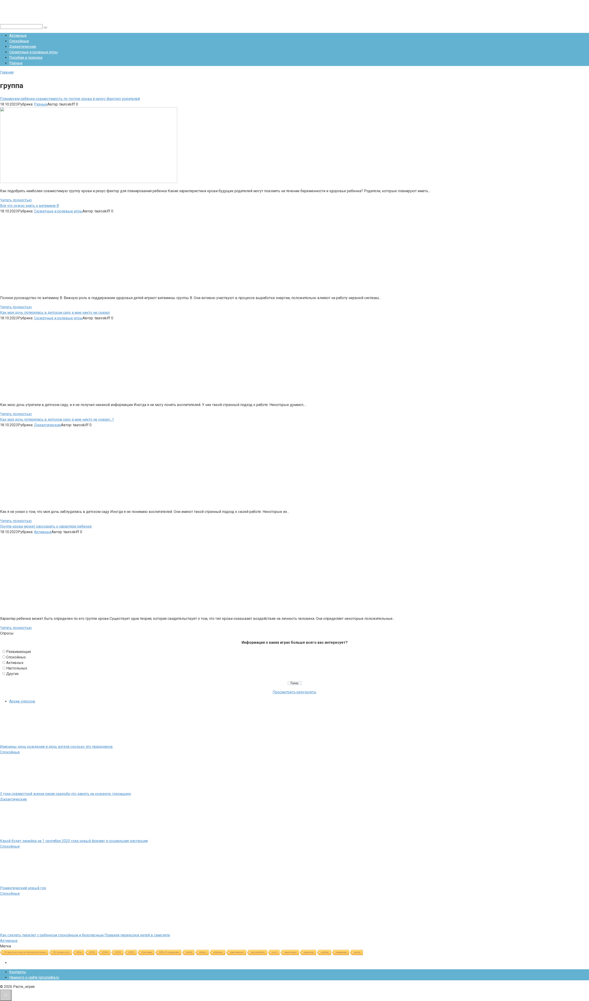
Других (12, 674)
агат (274, 952)
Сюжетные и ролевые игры (33, 52)
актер (357, 952)
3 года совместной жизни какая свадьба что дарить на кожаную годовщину (65, 794)
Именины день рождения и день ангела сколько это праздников (56, 746)
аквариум (341, 952)
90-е (79, 952)
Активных (14, 663)
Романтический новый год (23, 888)
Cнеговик (147, 952)
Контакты (17, 972)
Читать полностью (16, 200)
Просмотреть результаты (294, 692)
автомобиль (258, 952)
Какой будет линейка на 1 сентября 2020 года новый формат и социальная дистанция (74, 841)
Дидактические (22, 46)
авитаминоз (237, 952)
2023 (131, 952)
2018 (92, 952)
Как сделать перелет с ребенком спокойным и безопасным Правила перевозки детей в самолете (85, 935)
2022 (118, 952)
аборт (202, 952)
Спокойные (19, 41)
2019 (105, 952)
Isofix (189, 952)
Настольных (16, 668)
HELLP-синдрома (169, 952)
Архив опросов (22, 701)
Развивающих (18, 651)
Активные (18, 35)
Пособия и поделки (25, 57)
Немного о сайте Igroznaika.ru (34, 977)
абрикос (218, 952)
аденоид (309, 952)
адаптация (290, 952)
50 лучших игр (61, 952)
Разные (16, 63)
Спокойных (16, 657)
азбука (325, 952)
